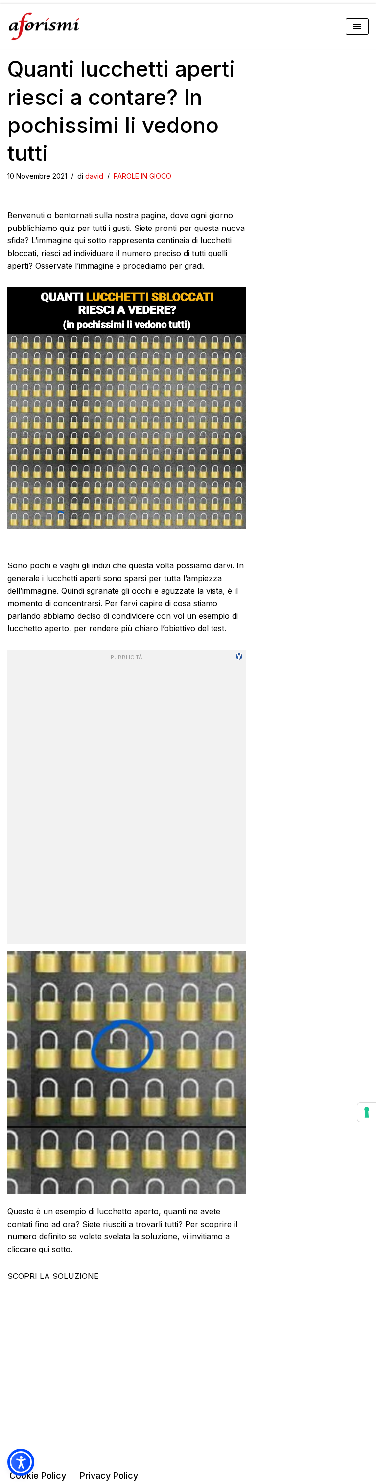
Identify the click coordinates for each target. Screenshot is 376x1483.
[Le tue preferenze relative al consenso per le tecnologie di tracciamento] (366, 1112)
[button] (21, 1462)
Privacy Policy (109, 1475)
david (94, 176)
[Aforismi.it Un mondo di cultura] (44, 26)
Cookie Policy (37, 1475)
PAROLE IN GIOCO (142, 176)
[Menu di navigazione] (357, 26)
